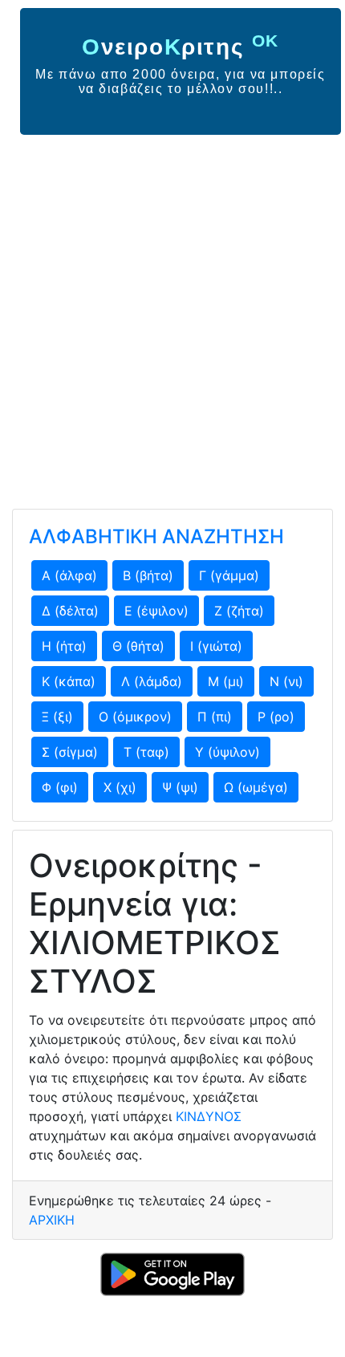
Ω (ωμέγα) (256, 787)
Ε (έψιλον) (156, 611)
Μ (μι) (226, 681)
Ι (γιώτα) (216, 646)
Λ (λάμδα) (151, 681)
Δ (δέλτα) (70, 611)
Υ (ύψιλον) (227, 752)
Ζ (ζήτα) (239, 611)
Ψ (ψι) (180, 787)
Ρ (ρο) (276, 717)
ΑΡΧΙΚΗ (52, 1220)
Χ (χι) (120, 787)
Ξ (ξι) (57, 717)
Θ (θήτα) (138, 646)
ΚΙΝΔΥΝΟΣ (209, 1116)
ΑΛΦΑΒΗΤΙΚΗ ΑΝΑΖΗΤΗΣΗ (156, 536)
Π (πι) (214, 717)
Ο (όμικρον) (135, 717)
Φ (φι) (60, 787)
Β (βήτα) (148, 575)
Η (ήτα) (64, 646)
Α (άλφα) (69, 575)
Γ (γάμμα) (229, 575)
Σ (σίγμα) (70, 752)
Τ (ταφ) (146, 752)
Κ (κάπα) (68, 681)
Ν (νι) (286, 681)
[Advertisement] (172, 315)
